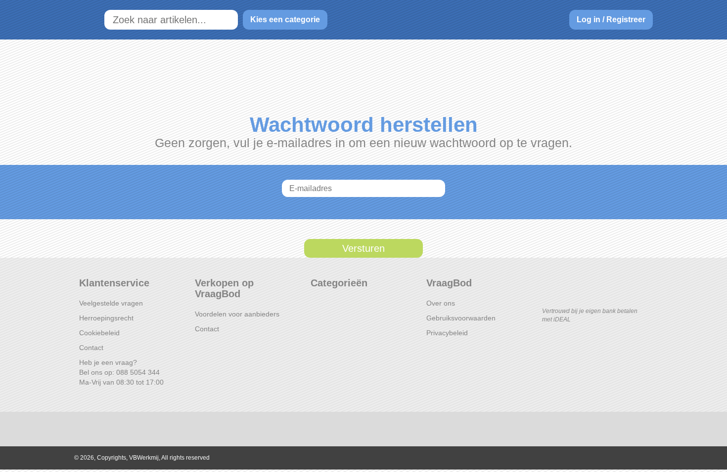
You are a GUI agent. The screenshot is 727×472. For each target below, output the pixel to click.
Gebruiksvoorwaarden (461, 318)
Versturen (363, 248)
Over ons (440, 303)
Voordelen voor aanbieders (237, 314)
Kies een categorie (285, 19)
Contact (91, 348)
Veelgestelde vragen (111, 303)
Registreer (625, 19)
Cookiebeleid (99, 333)
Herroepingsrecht (106, 318)
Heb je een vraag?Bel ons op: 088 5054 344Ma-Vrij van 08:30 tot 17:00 (121, 372)
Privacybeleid (447, 333)
